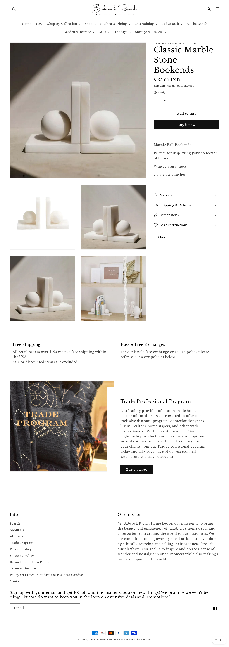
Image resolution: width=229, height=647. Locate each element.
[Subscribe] (75, 607)
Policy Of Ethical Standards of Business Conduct (47, 575)
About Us (17, 530)
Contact (16, 581)
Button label (136, 469)
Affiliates (17, 536)
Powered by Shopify (138, 639)
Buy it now (186, 124)
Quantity (160, 92)
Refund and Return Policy (30, 562)
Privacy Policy (21, 549)
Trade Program (21, 543)
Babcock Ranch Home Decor (107, 639)
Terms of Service (23, 568)
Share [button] (162, 237)
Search (15, 523)
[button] (14, 9)
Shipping (160, 85)
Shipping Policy (22, 555)
